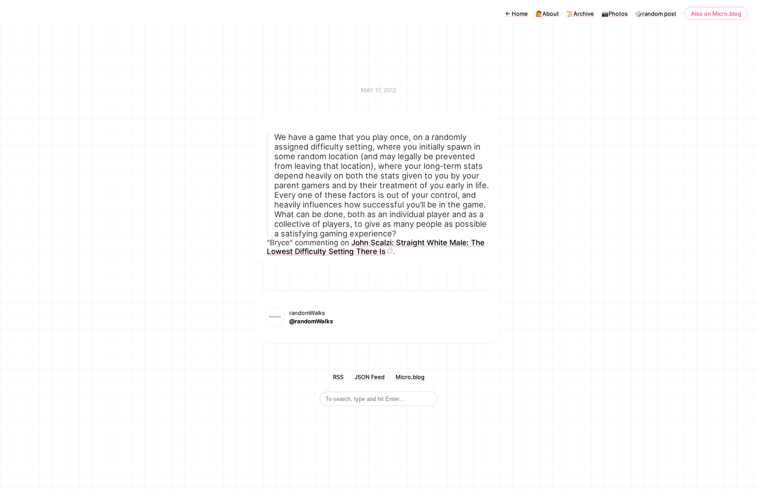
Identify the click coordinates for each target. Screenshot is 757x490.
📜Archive (580, 13)
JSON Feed (369, 376)
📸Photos (614, 13)
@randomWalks (311, 321)
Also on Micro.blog (716, 13)
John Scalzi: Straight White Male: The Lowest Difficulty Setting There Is (376, 247)
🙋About (547, 13)
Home (516, 13)
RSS (338, 376)
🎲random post (655, 13)
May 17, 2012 (378, 89)
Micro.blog (410, 376)
